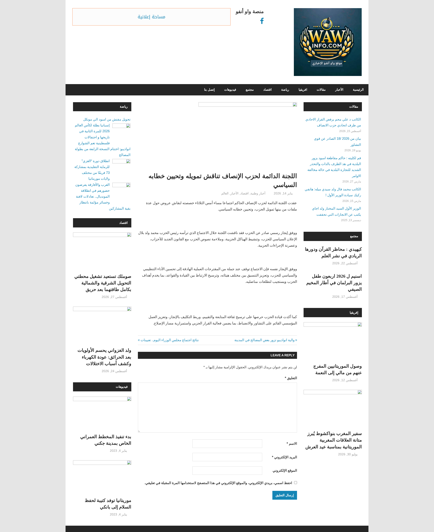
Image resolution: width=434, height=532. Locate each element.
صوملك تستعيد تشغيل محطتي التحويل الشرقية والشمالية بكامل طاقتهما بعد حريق (102, 283)
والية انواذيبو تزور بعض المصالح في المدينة (264, 340)
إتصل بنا (209, 89)
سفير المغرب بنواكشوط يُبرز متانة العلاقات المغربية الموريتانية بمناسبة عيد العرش (333, 440)
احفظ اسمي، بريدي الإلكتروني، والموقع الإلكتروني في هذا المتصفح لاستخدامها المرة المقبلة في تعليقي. (218, 483)
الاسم (292, 443)
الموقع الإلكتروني (285, 470)
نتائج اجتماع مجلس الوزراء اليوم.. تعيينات (170, 340)
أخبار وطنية (257, 193)
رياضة (285, 89)
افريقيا (303, 89)
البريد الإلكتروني (284, 457)
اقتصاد (267, 89)
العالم (225, 193)
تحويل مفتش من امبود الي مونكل (106, 119)
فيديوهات (230, 89)
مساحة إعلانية (151, 16)
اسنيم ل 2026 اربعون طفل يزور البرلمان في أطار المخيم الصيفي (334, 283)
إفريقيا (354, 312)
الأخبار (339, 89)
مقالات (321, 89)
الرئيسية (358, 89)
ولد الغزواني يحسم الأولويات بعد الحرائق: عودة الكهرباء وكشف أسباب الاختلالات (104, 357)
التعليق (291, 378)
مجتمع (250, 89)
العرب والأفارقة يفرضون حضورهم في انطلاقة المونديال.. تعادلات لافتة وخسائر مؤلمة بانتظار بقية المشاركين (102, 196)
